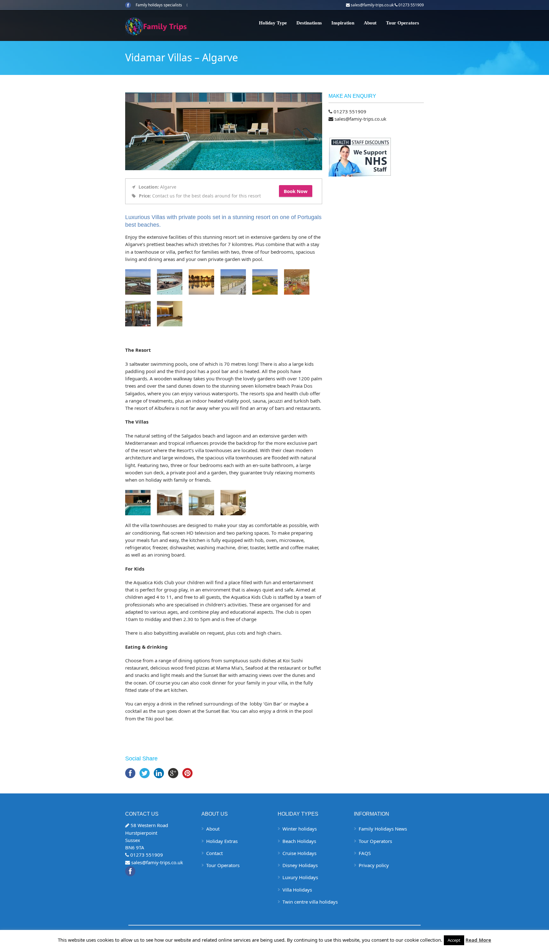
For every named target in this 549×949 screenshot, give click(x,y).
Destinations (309, 22)
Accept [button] (454, 940)
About (370, 22)
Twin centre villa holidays (310, 902)
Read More (478, 940)
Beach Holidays (299, 841)
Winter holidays (299, 828)
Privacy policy (374, 865)
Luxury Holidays (300, 877)
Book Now (296, 191)
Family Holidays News (383, 828)
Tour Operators (402, 22)
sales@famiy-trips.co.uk (360, 119)
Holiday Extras (222, 841)
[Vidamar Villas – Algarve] (223, 168)
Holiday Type (273, 22)
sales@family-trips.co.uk (372, 5)
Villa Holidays (297, 889)
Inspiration (342, 22)
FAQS (365, 853)
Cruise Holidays (299, 853)
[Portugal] (169, 282)
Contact (214, 853)
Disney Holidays (300, 865)
